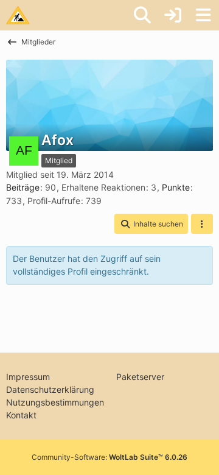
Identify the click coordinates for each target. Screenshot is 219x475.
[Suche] (142, 15)
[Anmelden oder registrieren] (173, 15)
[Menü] (203, 15)
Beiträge (23, 187)
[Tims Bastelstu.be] (18, 15)
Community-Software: (109, 457)
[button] (151, 224)
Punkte (176, 187)
